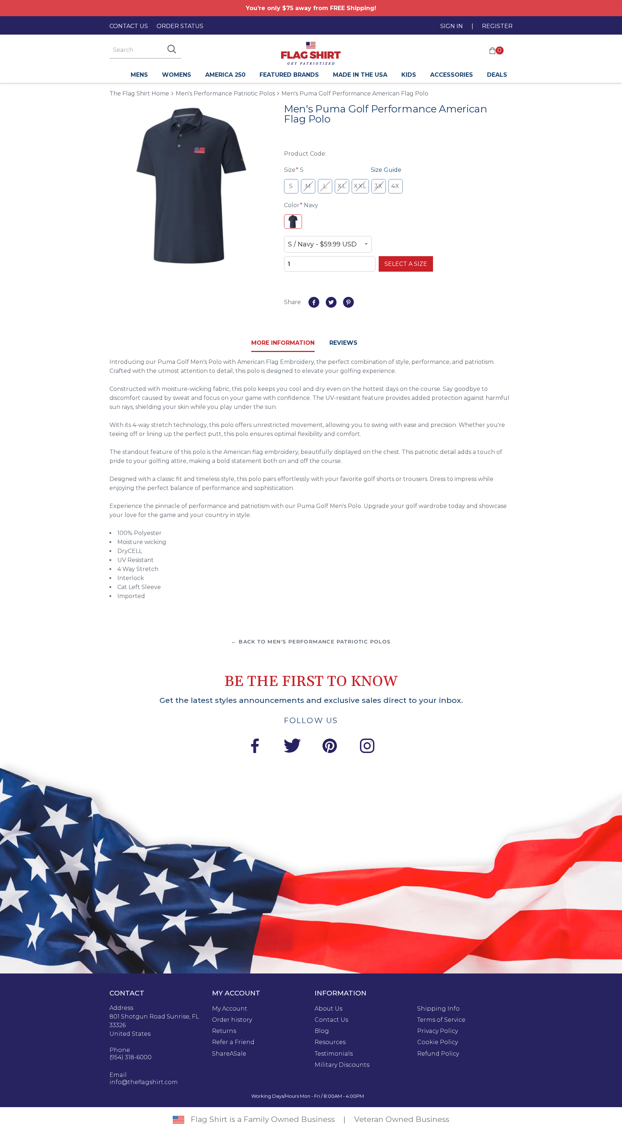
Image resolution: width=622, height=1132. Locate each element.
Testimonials (334, 1054)
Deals (497, 74)
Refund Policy (438, 1054)
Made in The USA (360, 74)
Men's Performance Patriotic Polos (225, 93)
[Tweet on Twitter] (331, 302)
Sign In (451, 26)
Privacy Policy (437, 1031)
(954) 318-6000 (130, 1057)
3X (378, 186)
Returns (224, 1031)
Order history (232, 1020)
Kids (408, 74)
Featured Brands (289, 74)
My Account (229, 1009)
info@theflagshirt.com (143, 1082)
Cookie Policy (437, 1042)
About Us (328, 1009)
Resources (330, 1042)
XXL (360, 186)
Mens (139, 74)
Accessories (451, 74)
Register (497, 26)
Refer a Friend (233, 1042)
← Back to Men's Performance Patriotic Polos (311, 641)
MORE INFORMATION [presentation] (283, 342)
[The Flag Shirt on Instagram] (367, 747)
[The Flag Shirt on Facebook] (255, 747)
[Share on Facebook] (313, 302)
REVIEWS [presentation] (343, 342)
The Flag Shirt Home (139, 93)
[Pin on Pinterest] (348, 302)
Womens (176, 74)
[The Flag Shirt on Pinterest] (330, 747)
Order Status (180, 26)
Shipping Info (438, 1009)
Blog (322, 1031)
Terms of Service (441, 1020)
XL (342, 186)
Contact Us (128, 26)
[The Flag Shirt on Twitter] (292, 747)
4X (395, 186)
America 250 (225, 74)
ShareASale (229, 1054)
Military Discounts (342, 1065)
